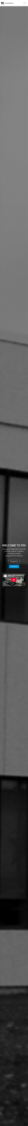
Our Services (14, 566)
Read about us (14, 561)
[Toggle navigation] (24, 3)
